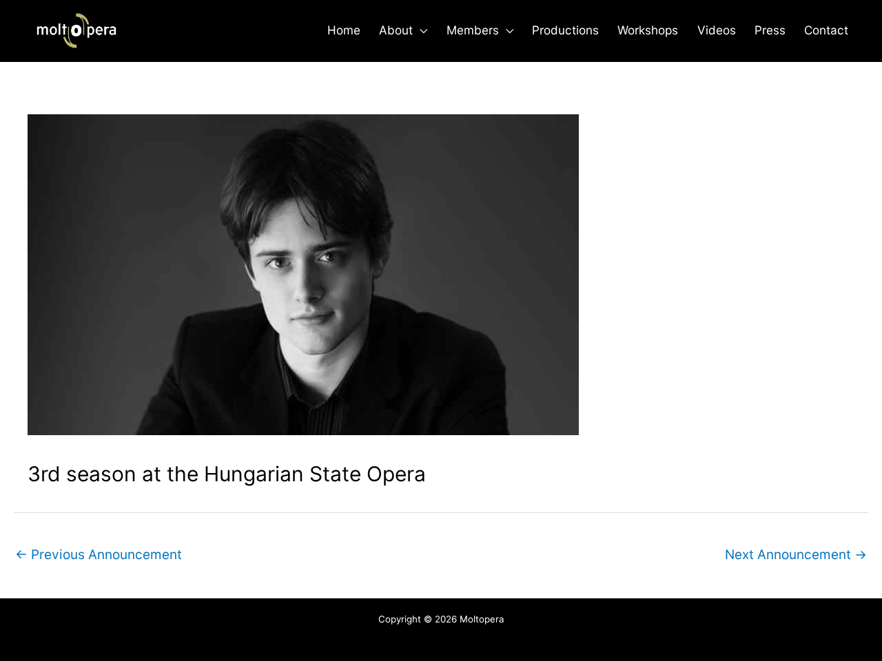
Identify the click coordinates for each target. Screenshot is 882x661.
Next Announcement (796, 555)
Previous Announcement (98, 555)
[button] (420, 30)
